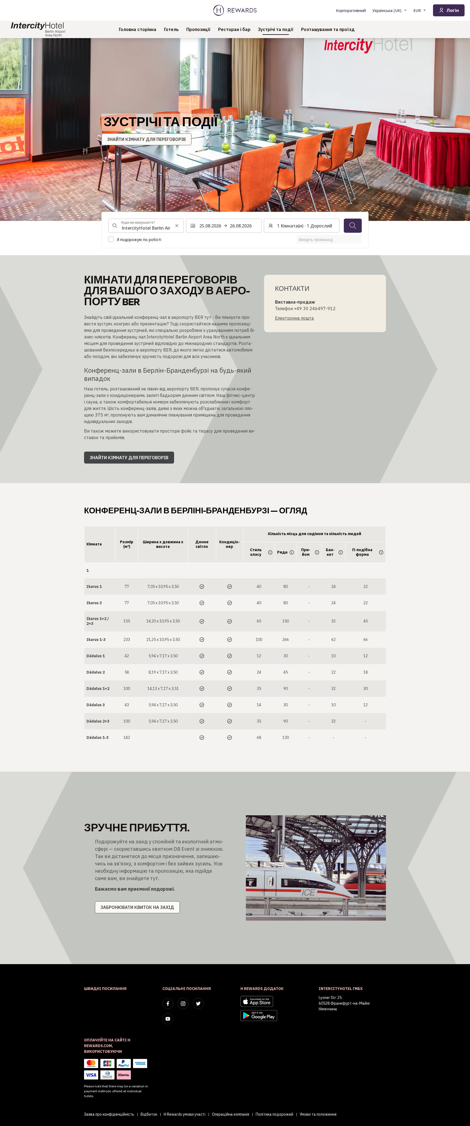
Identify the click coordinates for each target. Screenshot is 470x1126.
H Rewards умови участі (184, 1114)
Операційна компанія (230, 1114)
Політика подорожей (274, 1114)
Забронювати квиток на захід (137, 907)
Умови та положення (318, 1114)
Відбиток (149, 1114)
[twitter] (198, 1003)
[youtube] (167, 1018)
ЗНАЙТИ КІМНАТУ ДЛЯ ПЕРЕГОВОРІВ (146, 139)
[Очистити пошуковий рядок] (177, 226)
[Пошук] (353, 226)
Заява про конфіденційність (109, 1114)
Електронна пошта (294, 318)
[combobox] (146, 226)
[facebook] (167, 1003)
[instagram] (183, 1003)
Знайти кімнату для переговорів (129, 457)
